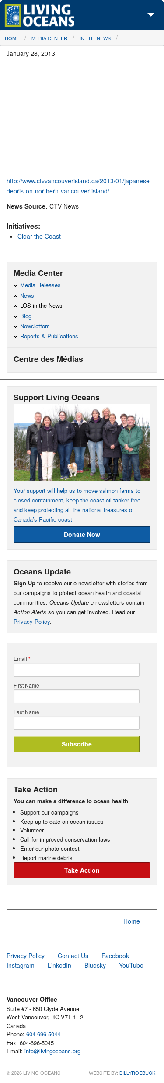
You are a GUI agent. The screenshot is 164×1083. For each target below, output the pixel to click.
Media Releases (40, 285)
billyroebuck (137, 1072)
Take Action (82, 870)
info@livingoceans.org (52, 1051)
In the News (95, 37)
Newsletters (35, 326)
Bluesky (95, 965)
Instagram (21, 965)
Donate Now (82, 534)
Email (22, 658)
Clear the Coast (39, 236)
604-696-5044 (43, 1034)
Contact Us (73, 955)
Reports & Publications (49, 336)
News (27, 295)
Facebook (115, 955)
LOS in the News (41, 305)
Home (12, 37)
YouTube (131, 965)
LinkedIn (59, 965)
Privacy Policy (32, 621)
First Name (26, 685)
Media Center (49, 37)
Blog (25, 316)
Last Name (26, 712)
